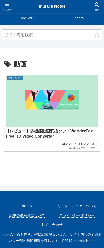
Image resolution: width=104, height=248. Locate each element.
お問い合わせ (52, 225)
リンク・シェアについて (77, 206)
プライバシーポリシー (77, 215)
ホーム (27, 206)
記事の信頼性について (27, 215)
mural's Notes (52, 6)
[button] (97, 36)
